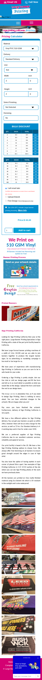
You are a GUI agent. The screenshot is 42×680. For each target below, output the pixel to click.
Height (6, 89)
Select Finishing (10, 102)
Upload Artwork (14, 197)
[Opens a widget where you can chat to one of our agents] (26, 667)
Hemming (7, 113)
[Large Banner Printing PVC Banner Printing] (21, 9)
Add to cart (24, 230)
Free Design (20, 201)
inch (30, 76)
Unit (5, 65)
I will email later (14, 188)
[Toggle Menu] (18, 23)
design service (10, 394)
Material (7, 44)
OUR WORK (22, 467)
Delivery (7, 54)
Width (6, 76)
